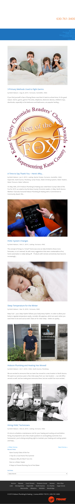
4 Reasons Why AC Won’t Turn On (20, 459)
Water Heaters (62, 180)
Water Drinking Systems (49, 180)
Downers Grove (42, 483)
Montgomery (19, 486)
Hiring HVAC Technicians (19, 425)
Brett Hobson (13, 93)
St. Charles (50, 486)
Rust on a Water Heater (17, 462)
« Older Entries (12, 447)
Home (73, 29)
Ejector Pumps (38, 177)
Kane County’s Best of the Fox (19, 452)
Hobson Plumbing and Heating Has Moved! (27, 365)
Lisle (11, 486)
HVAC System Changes (18, 241)
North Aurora (19, 180)
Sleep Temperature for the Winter (23, 305)
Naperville (11, 180)
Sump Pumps (36, 180)
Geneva (52, 483)
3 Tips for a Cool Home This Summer (21, 456)
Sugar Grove (61, 486)
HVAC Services (70, 34)
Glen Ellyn (60, 483)
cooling (30, 177)
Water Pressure (13, 182)
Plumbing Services (69, 32)
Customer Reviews (69, 37)
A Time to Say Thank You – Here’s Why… (25, 173)
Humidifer (39, 93)
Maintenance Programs (67, 35)
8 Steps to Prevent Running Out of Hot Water (24, 465)
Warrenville (24, 488)
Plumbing (28, 180)
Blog (73, 38)
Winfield (42, 488)
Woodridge (50, 488)
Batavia (20, 483)
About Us (72, 31)
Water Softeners (23, 182)
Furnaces (33, 93)
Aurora (13, 483)
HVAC (45, 93)
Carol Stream (30, 483)
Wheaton (33, 488)
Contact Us (71, 39)
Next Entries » (62, 447)
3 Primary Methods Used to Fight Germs (26, 89)
